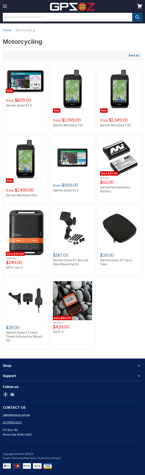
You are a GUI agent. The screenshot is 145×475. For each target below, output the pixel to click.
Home (7, 30)
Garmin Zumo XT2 (65, 190)
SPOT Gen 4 (14, 267)
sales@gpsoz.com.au (16, 415)
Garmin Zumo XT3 (19, 105)
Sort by (134, 55)
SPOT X (58, 332)
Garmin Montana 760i (21, 195)
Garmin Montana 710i (115, 125)
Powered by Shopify (49, 458)
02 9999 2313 (12, 422)
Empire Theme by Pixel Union (20, 458)
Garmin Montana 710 (68, 125)
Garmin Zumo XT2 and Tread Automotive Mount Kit (24, 336)
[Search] (137, 17)
